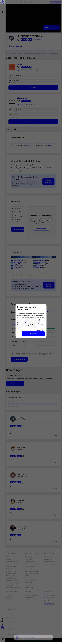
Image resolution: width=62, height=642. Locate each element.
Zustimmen (33, 334)
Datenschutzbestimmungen (32, 323)
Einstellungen (39, 330)
